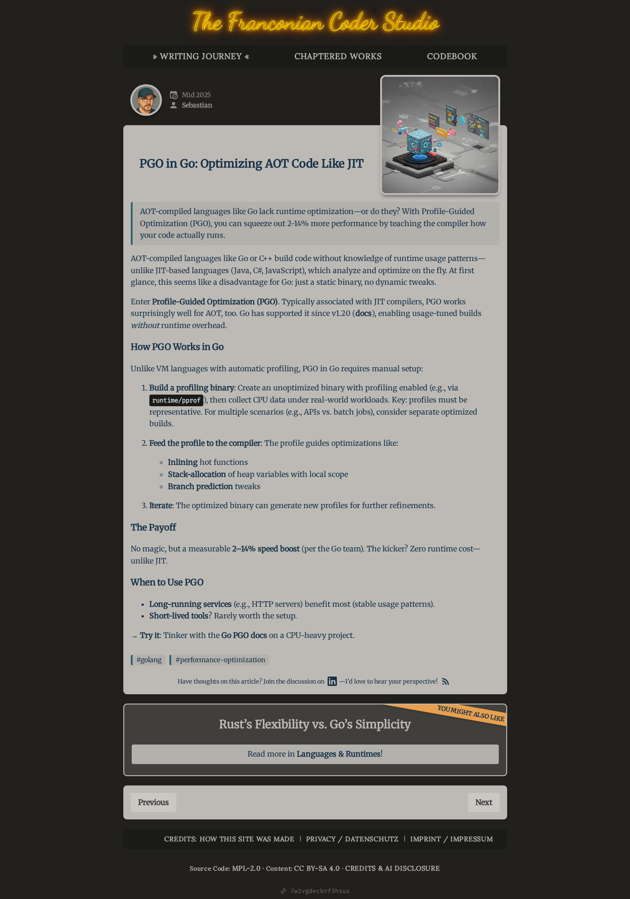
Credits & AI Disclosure (392, 868)
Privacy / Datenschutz (352, 839)
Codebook (452, 56)
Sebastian (197, 105)
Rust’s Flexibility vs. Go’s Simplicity (315, 724)
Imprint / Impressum (451, 839)
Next (484, 802)
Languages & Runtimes (339, 753)
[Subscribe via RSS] (445, 682)
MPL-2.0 (246, 868)
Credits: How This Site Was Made (229, 839)
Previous (153, 802)
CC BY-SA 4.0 (317, 868)
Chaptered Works (338, 56)
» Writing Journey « (201, 56)
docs (363, 313)
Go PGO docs (244, 635)
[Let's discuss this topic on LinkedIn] (332, 682)
